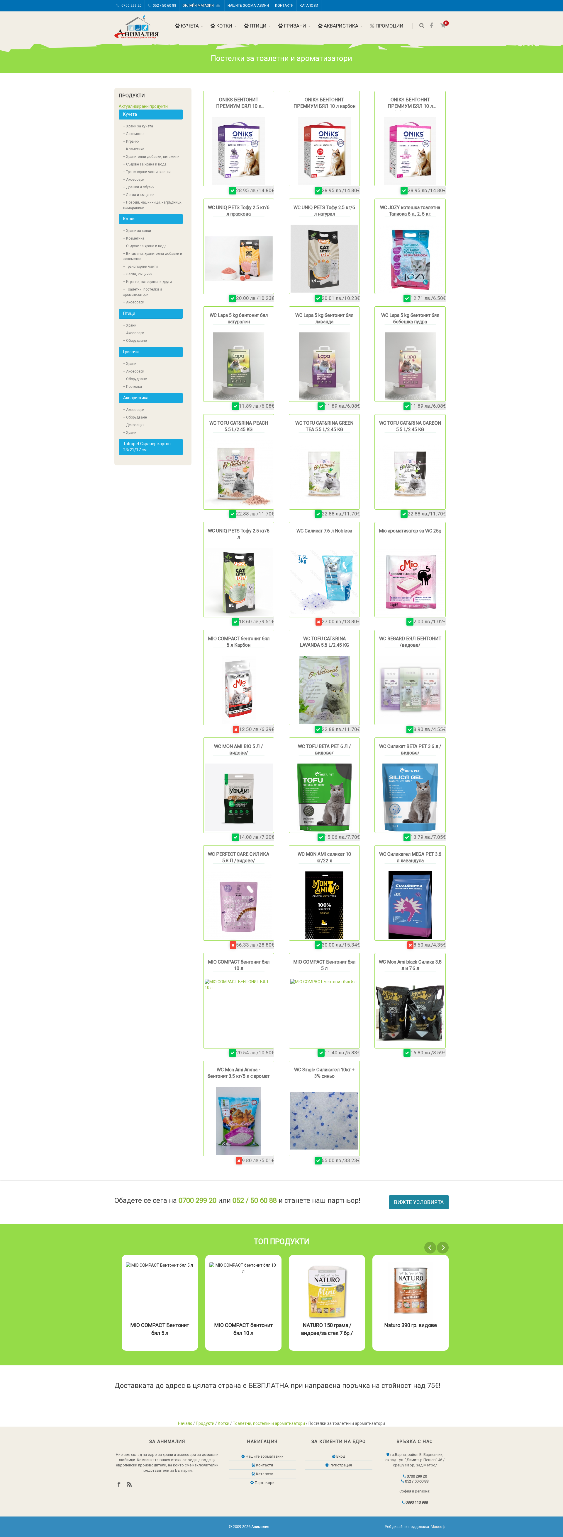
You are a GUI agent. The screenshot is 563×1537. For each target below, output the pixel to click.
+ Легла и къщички (139, 195)
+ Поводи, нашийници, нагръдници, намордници (152, 205)
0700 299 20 (131, 6)
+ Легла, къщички (137, 274)
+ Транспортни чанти (140, 266)
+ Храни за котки (137, 231)
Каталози (309, 6)
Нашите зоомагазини (248, 6)
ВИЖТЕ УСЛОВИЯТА (419, 1202)
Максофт (439, 1526)
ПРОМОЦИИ (388, 26)
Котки (223, 26)
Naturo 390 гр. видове (327, 1325)
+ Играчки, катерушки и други (147, 282)
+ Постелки (132, 387)
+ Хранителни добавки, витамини (151, 157)
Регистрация (340, 1465)
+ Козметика (133, 149)
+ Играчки (131, 141)
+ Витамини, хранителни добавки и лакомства (152, 256)
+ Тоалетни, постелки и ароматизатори (142, 292)
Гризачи (294, 26)
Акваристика (340, 26)
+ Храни (129, 325)
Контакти (284, 6)
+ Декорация (134, 425)
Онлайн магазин (199, 6)
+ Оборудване (135, 341)
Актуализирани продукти (143, 106)
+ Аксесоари (133, 179)
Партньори (264, 1482)
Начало (185, 1423)
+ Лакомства (134, 134)
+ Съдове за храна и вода (145, 164)
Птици (258, 26)
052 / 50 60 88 (164, 6)
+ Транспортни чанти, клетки (147, 172)
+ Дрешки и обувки (139, 187)
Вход (340, 1456)
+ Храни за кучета (138, 126)
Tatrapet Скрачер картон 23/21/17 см (147, 446)
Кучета (189, 26)
